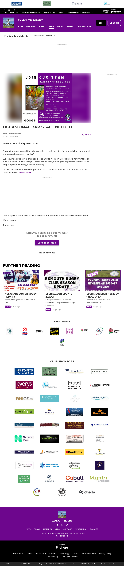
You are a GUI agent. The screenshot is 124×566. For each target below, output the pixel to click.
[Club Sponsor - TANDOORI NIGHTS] (74, 425)
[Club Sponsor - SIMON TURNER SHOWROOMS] (74, 412)
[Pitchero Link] (116, 12)
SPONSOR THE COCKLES (53, 13)
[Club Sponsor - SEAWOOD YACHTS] (49, 398)
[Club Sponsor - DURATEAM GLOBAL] (99, 425)
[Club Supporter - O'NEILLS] (87, 492)
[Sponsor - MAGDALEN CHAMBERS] (99, 479)
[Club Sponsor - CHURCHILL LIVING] (49, 425)
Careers (52, 553)
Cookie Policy (52, 557)
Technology (64, 553)
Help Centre (18, 553)
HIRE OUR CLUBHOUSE (31, 13)
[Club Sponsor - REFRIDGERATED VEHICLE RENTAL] (49, 465)
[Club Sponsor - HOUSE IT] (24, 412)
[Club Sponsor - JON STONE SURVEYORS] (24, 479)
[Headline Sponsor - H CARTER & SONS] (17, 4)
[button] (20, 26)
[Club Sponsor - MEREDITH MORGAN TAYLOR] (49, 412)
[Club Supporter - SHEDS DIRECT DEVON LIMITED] (74, 439)
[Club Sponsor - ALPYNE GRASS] (74, 465)
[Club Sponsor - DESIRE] (99, 439)
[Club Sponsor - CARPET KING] (99, 412)
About (29, 553)
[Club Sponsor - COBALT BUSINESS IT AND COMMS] (74, 479)
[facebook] (4, 10)
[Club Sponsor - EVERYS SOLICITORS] (24, 385)
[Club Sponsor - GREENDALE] (99, 371)
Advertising (41, 553)
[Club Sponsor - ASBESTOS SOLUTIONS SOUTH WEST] (49, 452)
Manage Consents (70, 557)
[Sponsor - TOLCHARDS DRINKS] (99, 452)
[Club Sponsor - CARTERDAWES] (24, 452)
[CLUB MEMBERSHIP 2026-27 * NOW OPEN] (103, 280)
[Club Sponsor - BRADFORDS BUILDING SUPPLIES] (74, 452)
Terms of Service (88, 553)
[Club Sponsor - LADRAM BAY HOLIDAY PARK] (99, 398)
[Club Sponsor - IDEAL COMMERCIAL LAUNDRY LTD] (74, 385)
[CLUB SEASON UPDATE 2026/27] (62, 280)
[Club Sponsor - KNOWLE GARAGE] (49, 439)
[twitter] (9, 10)
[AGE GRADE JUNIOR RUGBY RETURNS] (21, 280)
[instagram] (14, 10)
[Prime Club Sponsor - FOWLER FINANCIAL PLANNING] (77, 4)
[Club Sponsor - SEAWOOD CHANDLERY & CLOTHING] (74, 398)
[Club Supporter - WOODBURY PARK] (49, 479)
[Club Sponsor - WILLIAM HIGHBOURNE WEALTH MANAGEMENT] (24, 398)
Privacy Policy (105, 553)
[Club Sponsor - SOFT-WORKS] (107, 4)
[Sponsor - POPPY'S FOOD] (62, 492)
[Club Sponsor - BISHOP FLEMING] (99, 385)
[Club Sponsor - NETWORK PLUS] (24, 439)
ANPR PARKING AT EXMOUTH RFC (80, 13)
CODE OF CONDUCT (10, 13)
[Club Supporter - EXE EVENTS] (99, 465)
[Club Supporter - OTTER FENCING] (24, 465)
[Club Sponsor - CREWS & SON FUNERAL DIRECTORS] (24, 425)
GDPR (75, 553)
